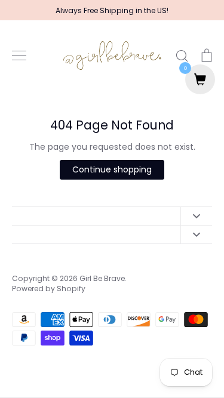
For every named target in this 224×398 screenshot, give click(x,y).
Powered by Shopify (48, 288)
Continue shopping (112, 169)
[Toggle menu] (19, 55)
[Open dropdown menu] (196, 216)
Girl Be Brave (102, 278)
